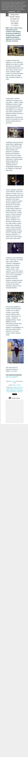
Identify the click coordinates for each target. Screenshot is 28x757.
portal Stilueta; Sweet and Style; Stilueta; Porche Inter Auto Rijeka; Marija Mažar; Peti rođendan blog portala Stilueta (14, 389)
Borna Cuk (12, 381)
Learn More (11, 11)
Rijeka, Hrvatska (17, 385)
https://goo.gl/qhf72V (12, 377)
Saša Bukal (19, 391)
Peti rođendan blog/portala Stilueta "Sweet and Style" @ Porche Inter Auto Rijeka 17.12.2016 (15, 18)
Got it (18, 11)
